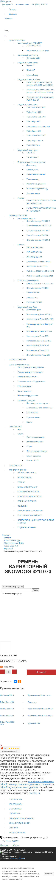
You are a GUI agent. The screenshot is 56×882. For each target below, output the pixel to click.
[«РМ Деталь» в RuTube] (4, 845)
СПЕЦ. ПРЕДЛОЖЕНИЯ (19, 823)
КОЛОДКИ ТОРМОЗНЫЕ (28, 492)
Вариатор (32, 702)
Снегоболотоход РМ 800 (37, 235)
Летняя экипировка (35, 442)
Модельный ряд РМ (26, 218)
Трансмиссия (34, 723)
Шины (29, 422)
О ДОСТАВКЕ (15, 809)
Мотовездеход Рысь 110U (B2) (40, 319)
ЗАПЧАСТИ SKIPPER (27, 473)
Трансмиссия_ (33, 179)
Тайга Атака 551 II (35, 112)
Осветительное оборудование (31, 381)
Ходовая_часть (33, 193)
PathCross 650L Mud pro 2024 (40, 276)
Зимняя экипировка (35, 437)
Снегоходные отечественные (39, 408)
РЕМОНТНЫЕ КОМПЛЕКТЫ (30, 511)
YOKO (20, 434)
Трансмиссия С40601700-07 (40, 715)
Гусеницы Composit (26, 400)
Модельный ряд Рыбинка (29, 79)
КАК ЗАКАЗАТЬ (15, 804)
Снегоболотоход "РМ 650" (38, 230)
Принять (49, 874)
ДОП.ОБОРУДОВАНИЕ (19, 364)
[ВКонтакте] (15, 681)
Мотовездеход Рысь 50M (38, 345)
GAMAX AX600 (33, 293)
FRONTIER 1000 (34, 46)
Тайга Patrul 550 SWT (36, 107)
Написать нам (22, 5)
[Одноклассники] (19, 681)
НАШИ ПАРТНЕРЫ (17, 832)
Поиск (35, 590)
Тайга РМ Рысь (33, 145)
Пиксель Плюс (17, 858)
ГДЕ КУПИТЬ (14, 813)
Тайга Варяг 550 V (35, 140)
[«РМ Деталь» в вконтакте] (10, 845)
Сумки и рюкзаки (34, 456)
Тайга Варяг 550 (34, 131)
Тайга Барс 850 (33, 121)
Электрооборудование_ (37, 188)
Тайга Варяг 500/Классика (38, 126)
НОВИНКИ (13, 828)
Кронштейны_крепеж (36, 174)
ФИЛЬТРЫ (22, 506)
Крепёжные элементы (27, 377)
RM (19, 429)
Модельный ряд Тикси (28, 150)
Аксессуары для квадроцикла (31, 367)
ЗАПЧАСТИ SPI (24, 477)
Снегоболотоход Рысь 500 (38, 355)
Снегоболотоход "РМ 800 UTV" (40, 283)
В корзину (41, 672)
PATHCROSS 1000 (35, 247)
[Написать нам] (2, 26)
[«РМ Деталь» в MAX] (16, 845)
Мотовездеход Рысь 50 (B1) (39, 341)
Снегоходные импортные (38, 403)
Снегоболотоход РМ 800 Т (38, 240)
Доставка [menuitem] (13, 14)
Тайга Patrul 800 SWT (36, 136)
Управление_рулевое (36, 184)
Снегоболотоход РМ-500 (38, 288)
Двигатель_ (32, 165)
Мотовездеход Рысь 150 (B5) (39, 331)
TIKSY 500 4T (33, 157)
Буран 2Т (31, 65)
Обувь (29, 446)
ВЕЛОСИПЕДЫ (15, 465)
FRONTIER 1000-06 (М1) (38, 50)
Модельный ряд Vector (28, 55)
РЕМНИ (21, 482)
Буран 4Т (31, 70)
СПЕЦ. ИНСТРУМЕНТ (27, 487)
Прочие (21, 198)
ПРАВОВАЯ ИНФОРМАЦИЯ (21, 818)
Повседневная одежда (37, 451)
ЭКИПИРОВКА (15, 427)
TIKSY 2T (31, 153)
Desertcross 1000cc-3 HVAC (39, 262)
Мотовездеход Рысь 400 (37, 336)
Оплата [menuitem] (12, 9)
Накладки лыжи (24, 386)
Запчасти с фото (34, 310)
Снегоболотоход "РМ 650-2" (39, 226)
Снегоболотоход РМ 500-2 (38, 221)
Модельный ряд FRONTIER (30, 43)
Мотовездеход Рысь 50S (37, 350)
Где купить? (7, 5)
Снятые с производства (28, 280)
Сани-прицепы (24, 391)
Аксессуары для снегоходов (30, 372)
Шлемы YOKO (33, 460)
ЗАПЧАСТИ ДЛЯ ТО (17, 470)
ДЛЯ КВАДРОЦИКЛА (18, 216)
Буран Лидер (32, 75)
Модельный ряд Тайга (28, 105)
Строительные (33, 417)
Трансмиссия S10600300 (39, 695)
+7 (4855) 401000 (39, 5)
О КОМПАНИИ (15, 799)
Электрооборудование (28, 396)
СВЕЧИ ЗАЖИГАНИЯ (27, 501)
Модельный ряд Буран (28, 63)
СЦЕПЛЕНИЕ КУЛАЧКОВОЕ (30, 515)
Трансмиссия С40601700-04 (40, 709)
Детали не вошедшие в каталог (31, 162)
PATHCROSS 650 (34, 252)
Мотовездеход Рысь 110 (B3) (39, 314)
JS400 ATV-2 (32, 297)
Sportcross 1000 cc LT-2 (37, 266)
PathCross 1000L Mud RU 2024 (40, 271)
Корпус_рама (32, 169)
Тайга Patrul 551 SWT (36, 117)
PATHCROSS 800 (34, 257)
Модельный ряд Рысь (27, 307)
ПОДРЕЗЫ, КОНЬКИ (27, 527)
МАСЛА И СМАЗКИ (17, 360)
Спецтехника (32, 412)
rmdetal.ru (34, 793)
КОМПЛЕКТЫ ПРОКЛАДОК (30, 496)
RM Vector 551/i (33, 58)
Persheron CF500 (34, 302)
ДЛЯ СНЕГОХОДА (17, 40)
